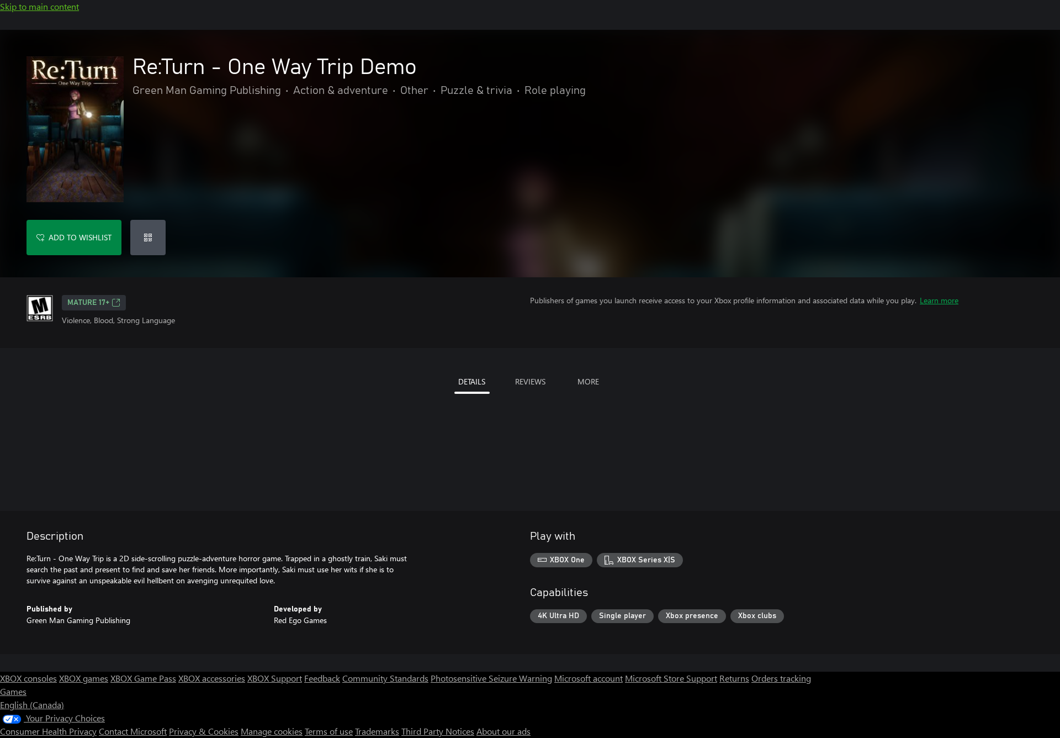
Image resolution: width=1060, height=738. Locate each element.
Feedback (322, 678)
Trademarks (377, 731)
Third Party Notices (437, 731)
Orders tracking (781, 678)
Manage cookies (272, 731)
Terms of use (329, 731)
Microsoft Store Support (671, 678)
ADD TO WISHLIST (80, 237)
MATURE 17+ (88, 303)
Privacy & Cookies (204, 731)
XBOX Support (274, 678)
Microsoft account (588, 678)
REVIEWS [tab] (530, 381)
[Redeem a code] (148, 237)
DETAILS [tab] (471, 381)
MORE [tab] (588, 381)
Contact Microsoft (133, 731)
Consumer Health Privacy (48, 731)
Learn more (939, 300)
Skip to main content (39, 6)
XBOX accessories (211, 678)
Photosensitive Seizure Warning (491, 678)
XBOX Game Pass (143, 678)
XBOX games (83, 678)
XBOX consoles (28, 678)
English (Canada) (32, 704)
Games (13, 691)
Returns (734, 678)
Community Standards (385, 678)
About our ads (503, 731)
